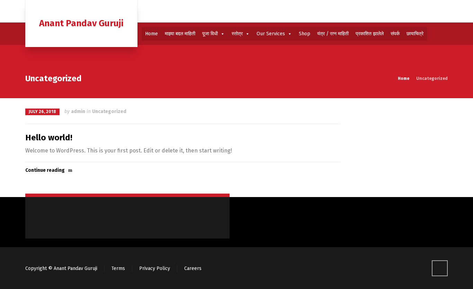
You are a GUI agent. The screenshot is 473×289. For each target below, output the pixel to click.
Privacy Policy (154, 268)
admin (78, 111)
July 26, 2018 (42, 111)
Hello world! (48, 137)
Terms (118, 268)
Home (151, 34)
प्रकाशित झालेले (370, 34)
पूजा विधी (210, 34)
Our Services (271, 34)
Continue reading (45, 170)
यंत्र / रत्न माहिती (333, 34)
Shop (304, 34)
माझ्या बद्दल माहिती (180, 34)
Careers (193, 268)
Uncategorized (109, 111)
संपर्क (395, 34)
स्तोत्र (237, 34)
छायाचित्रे (415, 34)
